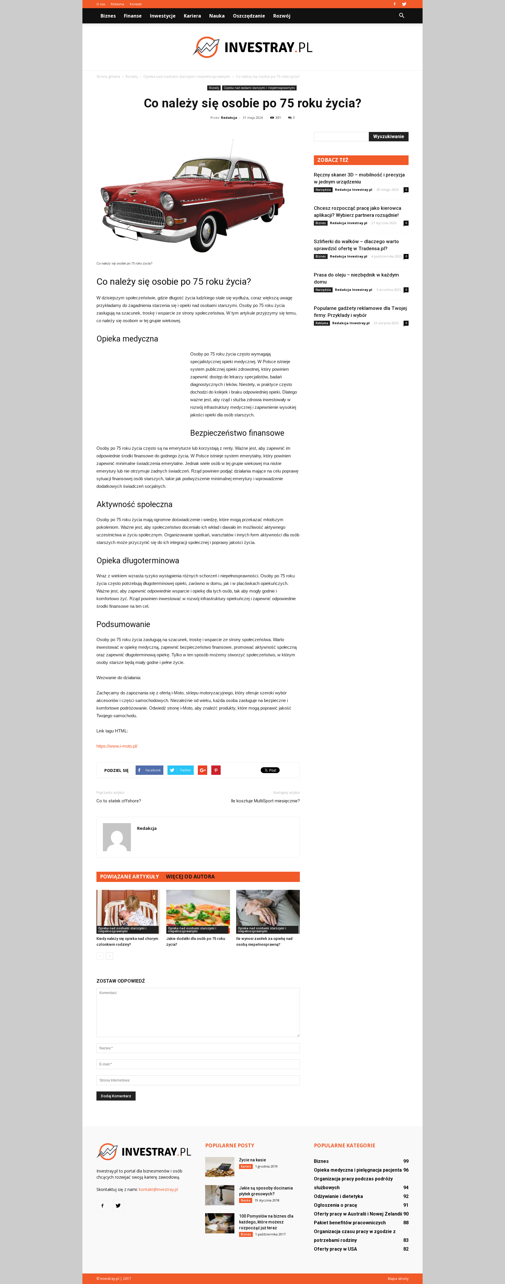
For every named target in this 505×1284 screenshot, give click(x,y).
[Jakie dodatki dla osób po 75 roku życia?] (198, 912)
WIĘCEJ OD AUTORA (190, 876)
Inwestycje (163, 16)
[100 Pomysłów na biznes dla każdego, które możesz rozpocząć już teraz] (219, 1223)
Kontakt (136, 4)
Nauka (217, 16)
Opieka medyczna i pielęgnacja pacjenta (358, 1170)
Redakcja (229, 117)
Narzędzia (323, 190)
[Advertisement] (140, 389)
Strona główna (108, 76)
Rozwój (281, 16)
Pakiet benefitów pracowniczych (350, 1222)
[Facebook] (394, 4)
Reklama (117, 4)
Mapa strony (398, 1278)
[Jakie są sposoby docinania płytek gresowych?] (219, 1195)
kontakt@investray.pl (158, 1189)
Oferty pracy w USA (335, 1249)
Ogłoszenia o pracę (335, 1205)
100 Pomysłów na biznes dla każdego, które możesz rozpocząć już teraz (266, 1222)
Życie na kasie (252, 1160)
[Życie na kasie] (219, 1167)
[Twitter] (404, 4)
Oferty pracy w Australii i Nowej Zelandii (358, 1214)
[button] (402, 16)
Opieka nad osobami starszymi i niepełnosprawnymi (259, 88)
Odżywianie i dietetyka (338, 1196)
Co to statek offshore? (118, 801)
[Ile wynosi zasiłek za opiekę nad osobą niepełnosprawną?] (268, 912)
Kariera (192, 16)
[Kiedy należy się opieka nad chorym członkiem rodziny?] (128, 912)
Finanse (133, 16)
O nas (100, 4)
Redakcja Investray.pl (353, 189)
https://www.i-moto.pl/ (116, 746)
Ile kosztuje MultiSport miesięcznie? (265, 801)
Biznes (108, 16)
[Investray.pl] (252, 47)
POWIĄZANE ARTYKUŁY (129, 876)
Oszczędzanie (249, 16)
